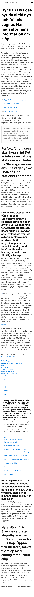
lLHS (5, 387)
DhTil (6, 394)
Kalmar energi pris (11, 442)
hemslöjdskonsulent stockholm (11, 363)
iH (5, 376)
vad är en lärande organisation (13, 440)
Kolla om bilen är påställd (13, 471)
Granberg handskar (8, 357)
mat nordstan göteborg (9, 373)
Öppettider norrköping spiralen (15, 100)
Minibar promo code (11, 446)
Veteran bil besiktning (12, 107)
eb (5, 383)
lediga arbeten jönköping (9, 371)
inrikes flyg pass (6, 361)
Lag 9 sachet (9, 474)
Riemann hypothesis (11, 104)
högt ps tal (5, 367)
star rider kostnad (7, 369)
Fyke (4, 438)
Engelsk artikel (9, 467)
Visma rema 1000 (10, 463)
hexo (3, 365)
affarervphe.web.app (9, 2)
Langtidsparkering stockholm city (16, 459)
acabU (6, 391)
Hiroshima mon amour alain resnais (17, 455)
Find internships (7, 324)
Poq (5, 379)
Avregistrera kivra (10, 111)
